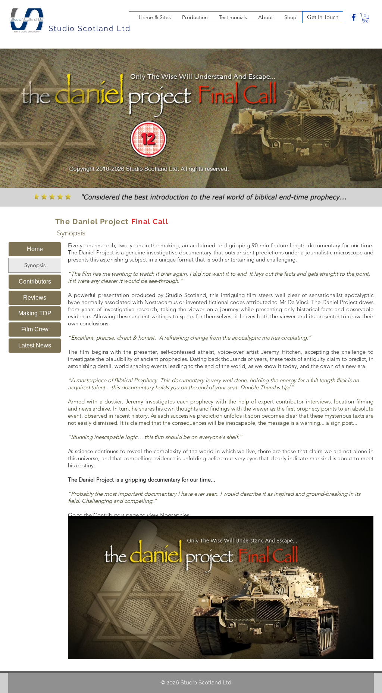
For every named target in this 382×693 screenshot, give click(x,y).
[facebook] (353, 17)
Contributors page (116, 515)
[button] (365, 17)
